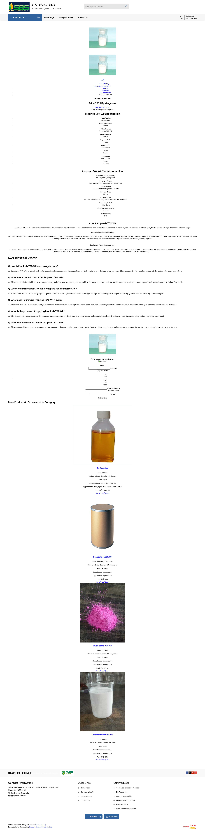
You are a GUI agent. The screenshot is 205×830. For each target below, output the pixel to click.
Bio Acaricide (102, 468)
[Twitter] (190, 773)
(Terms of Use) (40, 825)
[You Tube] (192, 773)
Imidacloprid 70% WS (102, 646)
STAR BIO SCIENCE (46, 6)
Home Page (49, 17)
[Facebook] (187, 773)
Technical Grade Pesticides (127, 788)
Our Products (17, 17)
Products (105, 91)
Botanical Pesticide (124, 796)
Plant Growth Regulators (126, 808)
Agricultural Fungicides (125, 800)
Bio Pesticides (121, 792)
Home (105, 88)
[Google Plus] (195, 773)
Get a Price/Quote (102, 107)
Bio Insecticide (105, 93)
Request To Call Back (103, 86)
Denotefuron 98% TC (102, 557)
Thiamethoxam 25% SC (102, 734)
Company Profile (66, 17)
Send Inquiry (104, 84)
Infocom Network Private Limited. (40, 827)
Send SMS (113, 816)
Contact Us (83, 17)
